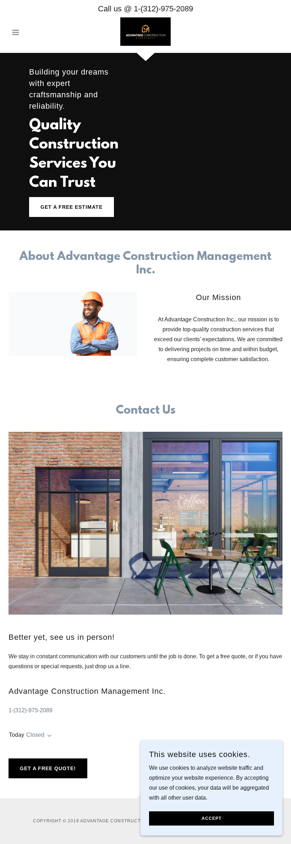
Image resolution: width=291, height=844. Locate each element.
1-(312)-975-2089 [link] (163, 8)
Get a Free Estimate (71, 207)
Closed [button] (35, 735)
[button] (29, 32)
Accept (211, 818)
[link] (145, 31)
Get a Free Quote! (48, 768)
